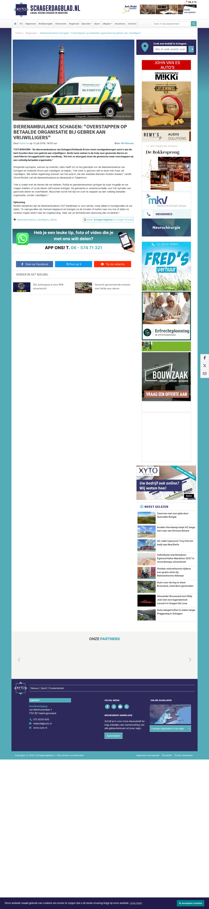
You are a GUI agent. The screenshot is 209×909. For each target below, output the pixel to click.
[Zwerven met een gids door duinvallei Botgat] (146, 518)
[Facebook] (107, 706)
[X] (114, 706)
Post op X (75, 264)
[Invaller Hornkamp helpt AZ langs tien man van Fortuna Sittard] (146, 532)
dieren (53, 219)
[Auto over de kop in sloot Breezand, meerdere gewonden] (146, 587)
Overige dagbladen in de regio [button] (167, 728)
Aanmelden (113, 735)
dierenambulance (26, 219)
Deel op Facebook (37, 264)
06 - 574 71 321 (86, 247)
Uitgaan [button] (106, 23)
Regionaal (74, 23)
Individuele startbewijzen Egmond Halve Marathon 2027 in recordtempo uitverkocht (175, 558)
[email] (205, 374)
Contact (132, 23)
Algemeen (30, 23)
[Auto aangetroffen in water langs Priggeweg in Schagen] (146, 614)
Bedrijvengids (46, 23)
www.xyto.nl (40, 727)
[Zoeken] (194, 23)
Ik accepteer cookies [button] (190, 903)
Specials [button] (86, 23)
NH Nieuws (127, 143)
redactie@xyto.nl (42, 723)
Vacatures (120, 23)
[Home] (15, 24)
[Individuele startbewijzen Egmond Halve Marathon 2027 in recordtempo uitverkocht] (146, 559)
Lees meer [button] (136, 903)
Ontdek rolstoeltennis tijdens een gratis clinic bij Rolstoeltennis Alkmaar (174, 572)
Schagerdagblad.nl (55, 8)
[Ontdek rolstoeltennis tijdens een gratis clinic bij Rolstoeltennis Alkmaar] (146, 573)
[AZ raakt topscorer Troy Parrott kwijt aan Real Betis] (146, 545)
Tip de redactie (115, 264)
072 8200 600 (41, 719)
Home (18, 33)
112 (21, 23)
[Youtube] (120, 706)
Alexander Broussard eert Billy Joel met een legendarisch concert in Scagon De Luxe (174, 599)
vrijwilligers (43, 219)
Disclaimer (167, 755)
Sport (97, 23)
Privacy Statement (184, 755)
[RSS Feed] (127, 706)
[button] (15, 660)
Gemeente (60, 23)
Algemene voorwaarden (147, 755)
